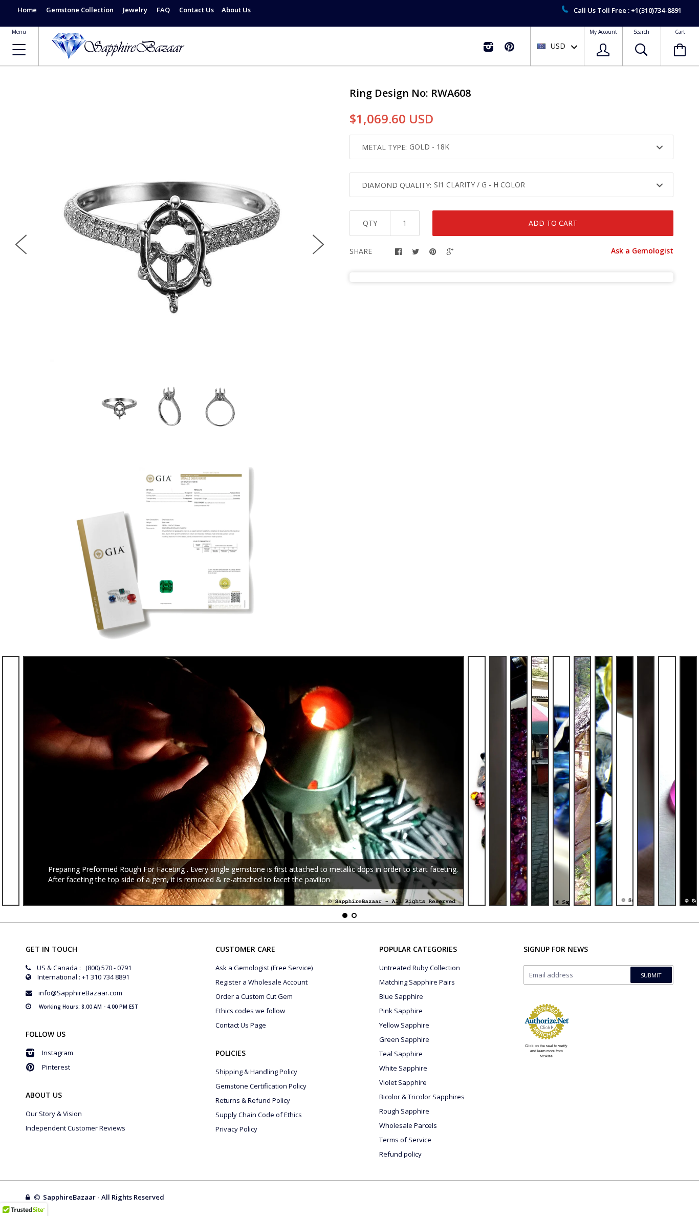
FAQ (163, 9)
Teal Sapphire (401, 1053)
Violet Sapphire (403, 1082)
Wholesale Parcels (408, 1125)
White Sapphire (403, 1068)
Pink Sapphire (401, 1010)
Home (27, 9)
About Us (236, 9)
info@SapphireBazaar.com (80, 992)
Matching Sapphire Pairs (417, 982)
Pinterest (56, 1067)
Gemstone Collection (80, 9)
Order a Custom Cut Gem (254, 996)
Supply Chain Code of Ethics (258, 1114)
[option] (169, 236)
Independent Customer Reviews (75, 1128)
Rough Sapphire (404, 1111)
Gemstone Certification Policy (261, 1086)
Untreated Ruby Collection (419, 967)
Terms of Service (405, 1139)
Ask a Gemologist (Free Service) (264, 967)
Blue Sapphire (401, 996)
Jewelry (135, 9)
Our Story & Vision (54, 1113)
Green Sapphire (404, 1039)
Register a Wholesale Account (261, 982)
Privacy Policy (236, 1129)
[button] (698, 1213)
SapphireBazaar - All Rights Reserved (104, 1197)
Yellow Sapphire (404, 1025)
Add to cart (553, 223)
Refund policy (400, 1154)
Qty (370, 223)
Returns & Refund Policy (252, 1100)
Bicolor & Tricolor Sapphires (422, 1096)
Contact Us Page (240, 1025)
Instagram (57, 1052)
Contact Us (196, 9)
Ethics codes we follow (250, 1010)
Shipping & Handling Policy (256, 1071)
